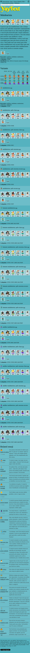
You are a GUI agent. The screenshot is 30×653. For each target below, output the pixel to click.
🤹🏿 (27, 76)
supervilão (5, 510)
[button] (1, 1)
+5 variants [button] (2, 496)
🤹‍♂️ (5, 79)
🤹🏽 (18, 76)
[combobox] (15, 5)
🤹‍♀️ (5, 82)
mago (4, 460)
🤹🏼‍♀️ (14, 82)
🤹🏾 (23, 76)
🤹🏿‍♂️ (27, 79)
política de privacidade (20, 644)
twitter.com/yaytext (4, 641)
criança (4, 569)
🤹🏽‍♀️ (18, 82)
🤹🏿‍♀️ (27, 82)
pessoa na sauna (4, 563)
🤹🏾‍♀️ (23, 82)
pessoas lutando (4, 502)
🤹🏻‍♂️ (10, 79)
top (11, 88)
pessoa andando (4, 551)
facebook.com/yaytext (14, 641)
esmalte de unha (4, 622)
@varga (4, 645)
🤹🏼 (14, 76)
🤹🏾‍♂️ (23, 79)
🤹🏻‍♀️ (10, 82)
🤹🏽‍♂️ (18, 79)
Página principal (5, 1)
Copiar (7, 53)
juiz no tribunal (4, 600)
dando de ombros (4, 452)
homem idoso (3, 494)
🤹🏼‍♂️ (14, 79)
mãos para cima (4, 542)
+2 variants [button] (2, 504)
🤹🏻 (10, 76)
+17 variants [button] (2, 454)
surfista (4, 531)
